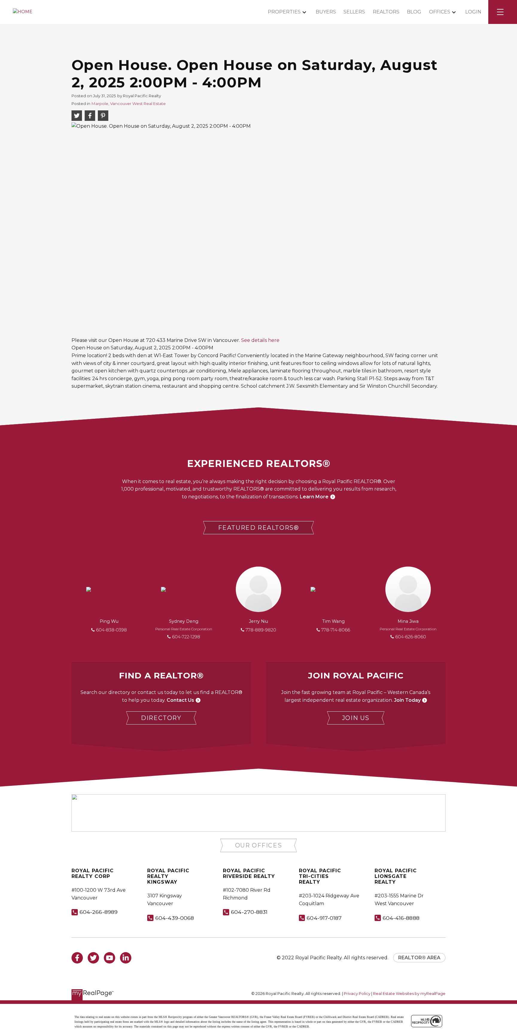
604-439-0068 (174, 918)
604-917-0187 (324, 918)
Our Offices (258, 845)
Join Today (407, 700)
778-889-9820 (261, 630)
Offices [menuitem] (439, 12)
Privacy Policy (357, 993)
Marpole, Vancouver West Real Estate (129, 103)
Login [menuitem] (473, 12)
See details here (260, 340)
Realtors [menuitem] (386, 12)
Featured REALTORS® (258, 527)
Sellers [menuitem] (354, 12)
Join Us (355, 718)
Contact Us (180, 700)
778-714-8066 (335, 630)
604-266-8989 (99, 912)
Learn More (314, 497)
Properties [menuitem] (284, 12)
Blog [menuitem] (414, 12)
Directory (161, 718)
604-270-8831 (249, 912)
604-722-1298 (186, 637)
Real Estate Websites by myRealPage (409, 993)
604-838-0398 (111, 630)
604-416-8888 (401, 918)
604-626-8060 (410, 637)
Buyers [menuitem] (326, 12)
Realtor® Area (419, 958)
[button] (258, 528)
